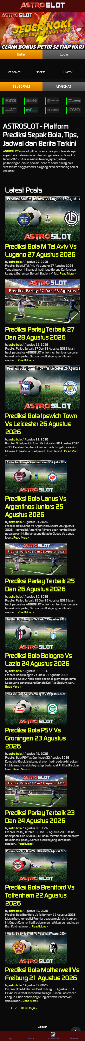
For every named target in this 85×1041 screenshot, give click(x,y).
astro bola (15, 262)
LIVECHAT (63, 86)
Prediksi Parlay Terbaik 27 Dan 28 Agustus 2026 (40, 333)
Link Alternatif (53, 1038)
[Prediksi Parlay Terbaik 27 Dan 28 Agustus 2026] (42, 301)
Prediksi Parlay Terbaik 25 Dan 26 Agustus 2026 (40, 585)
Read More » (68, 273)
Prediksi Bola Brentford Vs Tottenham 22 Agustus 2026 (39, 895)
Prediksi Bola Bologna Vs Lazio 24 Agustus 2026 (38, 659)
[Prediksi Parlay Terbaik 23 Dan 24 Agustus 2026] (42, 790)
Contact (31, 1038)
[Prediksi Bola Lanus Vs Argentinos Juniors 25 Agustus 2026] (42, 476)
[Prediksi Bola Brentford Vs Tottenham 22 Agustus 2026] (42, 865)
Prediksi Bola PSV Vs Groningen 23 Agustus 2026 (35, 738)
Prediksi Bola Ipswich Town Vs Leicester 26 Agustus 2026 (41, 424)
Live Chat (74, 1038)
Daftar (21, 54)
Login (64, 54)
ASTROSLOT (11, 151)
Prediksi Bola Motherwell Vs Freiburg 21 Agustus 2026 (42, 974)
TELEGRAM (21, 86)
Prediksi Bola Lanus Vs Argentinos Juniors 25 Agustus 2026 (35, 506)
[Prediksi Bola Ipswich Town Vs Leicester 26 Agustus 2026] (42, 387)
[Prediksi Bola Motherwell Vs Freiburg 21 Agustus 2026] (42, 948)
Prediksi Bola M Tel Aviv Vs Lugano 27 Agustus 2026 (41, 250)
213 (17, 1008)
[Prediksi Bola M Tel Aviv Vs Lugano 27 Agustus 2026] (42, 218)
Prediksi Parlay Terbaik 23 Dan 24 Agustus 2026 (40, 817)
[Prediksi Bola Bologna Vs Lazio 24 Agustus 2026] (42, 633)
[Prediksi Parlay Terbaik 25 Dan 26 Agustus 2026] (42, 559)
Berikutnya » (29, 1008)
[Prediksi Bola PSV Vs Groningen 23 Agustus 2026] (42, 708)
